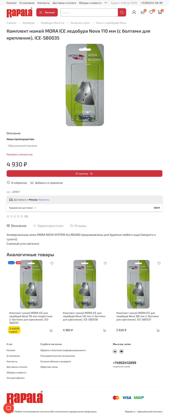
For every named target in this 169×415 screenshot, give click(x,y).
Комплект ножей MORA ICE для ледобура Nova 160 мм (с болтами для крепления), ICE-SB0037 (137, 316)
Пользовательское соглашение (57, 355)
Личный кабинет (16, 377)
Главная (11, 22)
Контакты (43, 2)
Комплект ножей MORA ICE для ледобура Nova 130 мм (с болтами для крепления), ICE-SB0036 (84, 316)
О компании (27, 2)
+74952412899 (124, 362)
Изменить (44, 199)
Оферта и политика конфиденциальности (63, 350)
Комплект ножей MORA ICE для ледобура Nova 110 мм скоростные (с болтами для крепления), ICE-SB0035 (30, 317)
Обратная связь (49, 366)
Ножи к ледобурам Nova (111, 22)
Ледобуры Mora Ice (52, 22)
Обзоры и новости (90, 2)
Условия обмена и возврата (55, 361)
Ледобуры (28, 22)
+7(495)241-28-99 (151, 2)
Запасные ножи (80, 22)
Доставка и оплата (64, 2)
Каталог (12, 2)
